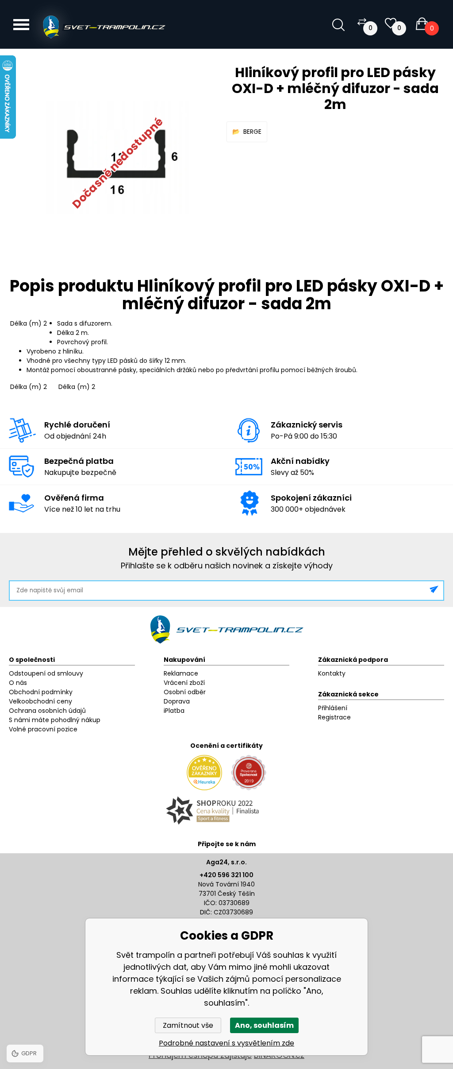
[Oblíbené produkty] (390, 23)
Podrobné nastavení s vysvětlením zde (226, 1043)
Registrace (334, 717)
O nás (18, 682)
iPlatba (174, 710)
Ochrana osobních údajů (47, 710)
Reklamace (181, 673)
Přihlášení (332, 708)
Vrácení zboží (184, 682)
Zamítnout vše (188, 1025)
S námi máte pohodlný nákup (54, 719)
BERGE (252, 131)
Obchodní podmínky (41, 692)
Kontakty (332, 673)
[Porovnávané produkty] (361, 21)
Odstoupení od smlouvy (46, 673)
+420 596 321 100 (226, 875)
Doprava (177, 701)
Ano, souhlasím (264, 1025)
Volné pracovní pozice (43, 729)
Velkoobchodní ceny (40, 701)
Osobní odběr (185, 692)
